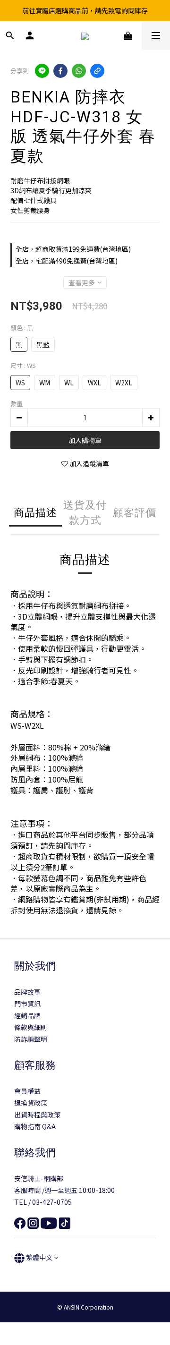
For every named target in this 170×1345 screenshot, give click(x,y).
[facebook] (60, 71)
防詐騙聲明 (30, 1039)
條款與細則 (30, 1027)
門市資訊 (27, 1003)
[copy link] (97, 71)
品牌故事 (27, 991)
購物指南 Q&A (35, 1126)
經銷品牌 (27, 1015)
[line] (42, 71)
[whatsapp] (79, 71)
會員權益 (27, 1091)
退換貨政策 (30, 1102)
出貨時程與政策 (37, 1114)
